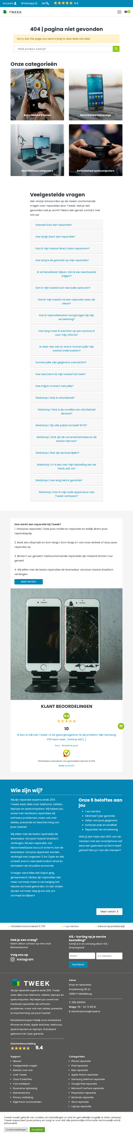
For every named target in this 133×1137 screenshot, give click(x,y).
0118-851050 (78, 1002)
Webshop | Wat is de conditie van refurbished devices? (66, 411)
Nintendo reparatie (82, 1097)
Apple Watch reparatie (84, 1074)
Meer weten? (28, 581)
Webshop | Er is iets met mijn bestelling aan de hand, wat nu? (66, 466)
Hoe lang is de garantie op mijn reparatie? (62, 260)
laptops (37, 1029)
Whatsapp (28, 3)
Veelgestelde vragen (25, 1065)
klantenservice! (19, 947)
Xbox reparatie (80, 1102)
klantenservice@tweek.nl (86, 1011)
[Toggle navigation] (119, 12)
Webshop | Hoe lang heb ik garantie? (59, 480)
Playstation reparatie (83, 1092)
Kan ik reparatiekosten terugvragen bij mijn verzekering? (66, 317)
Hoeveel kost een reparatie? (54, 225)
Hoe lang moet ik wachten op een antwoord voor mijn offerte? (66, 333)
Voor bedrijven (21, 1083)
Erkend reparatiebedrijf (111, 926)
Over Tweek (20, 1074)
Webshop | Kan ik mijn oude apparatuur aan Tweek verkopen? (66, 494)
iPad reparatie (79, 1065)
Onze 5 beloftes (22, 1079)
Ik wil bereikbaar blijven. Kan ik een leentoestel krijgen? (66, 274)
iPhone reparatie (81, 1061)
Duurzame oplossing (25, 1088)
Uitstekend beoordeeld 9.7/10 (28, 926)
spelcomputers (20, 1029)
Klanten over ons (23, 1070)
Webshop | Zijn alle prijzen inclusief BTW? (61, 425)
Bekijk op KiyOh (66, 765)
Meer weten (108, 911)
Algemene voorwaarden (27, 1102)
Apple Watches (40, 1024)
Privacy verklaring (23, 1097)
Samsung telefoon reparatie (88, 1079)
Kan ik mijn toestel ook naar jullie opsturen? (63, 288)
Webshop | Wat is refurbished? (55, 398)
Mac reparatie (79, 1070)
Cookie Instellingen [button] (16, 1129)
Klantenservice (21, 1092)
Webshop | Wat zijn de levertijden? (57, 453)
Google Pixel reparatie (84, 1083)
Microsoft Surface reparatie (87, 1088)
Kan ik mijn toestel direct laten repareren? (63, 248)
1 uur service (72, 926)
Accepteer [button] (37, 1129)
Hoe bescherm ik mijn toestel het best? (61, 374)
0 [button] (129, 11)
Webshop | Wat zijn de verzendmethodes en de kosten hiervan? (66, 439)
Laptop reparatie (81, 1106)
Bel (44, 3)
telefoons (56, 1024)
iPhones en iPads (20, 1024)
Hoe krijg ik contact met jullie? (54, 386)
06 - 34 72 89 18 (87, 1007)
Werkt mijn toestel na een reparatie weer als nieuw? (66, 301)
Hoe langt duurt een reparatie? (55, 236)
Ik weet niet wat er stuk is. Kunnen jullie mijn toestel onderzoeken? (66, 348)
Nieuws (17, 1061)
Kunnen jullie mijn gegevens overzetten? (61, 362)
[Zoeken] (116, 49)
